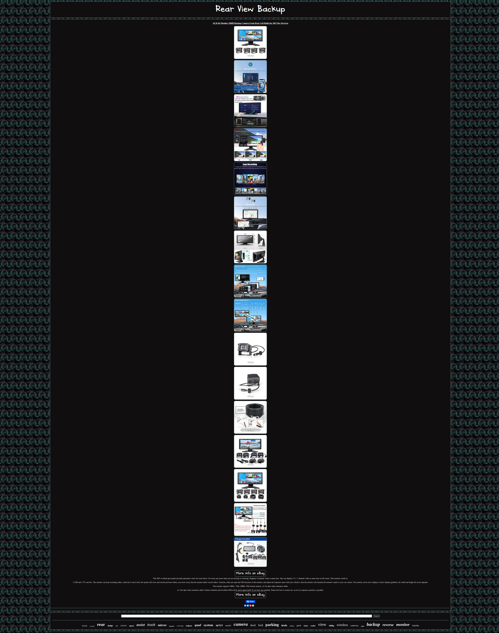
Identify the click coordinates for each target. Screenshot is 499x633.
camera (241, 624)
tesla (284, 625)
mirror (162, 625)
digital (131, 626)
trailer (313, 626)
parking (272, 624)
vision (306, 626)
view (322, 624)
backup (373, 624)
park (299, 625)
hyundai (171, 626)
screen (124, 625)
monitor (403, 624)
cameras (354, 625)
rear (101, 624)
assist (141, 625)
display (292, 626)
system (208, 625)
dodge (110, 626)
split (219, 625)
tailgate (189, 626)
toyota (415, 625)
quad (198, 625)
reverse (388, 625)
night (362, 626)
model (228, 625)
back (253, 625)
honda (84, 626)
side (117, 626)
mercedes (92, 626)
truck (151, 625)
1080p (331, 626)
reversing (180, 626)
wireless (342, 625)
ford (260, 625)
